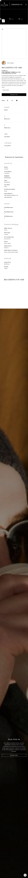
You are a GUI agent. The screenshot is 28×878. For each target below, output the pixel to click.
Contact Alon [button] (14, 755)
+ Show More (5, 90)
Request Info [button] (14, 94)
